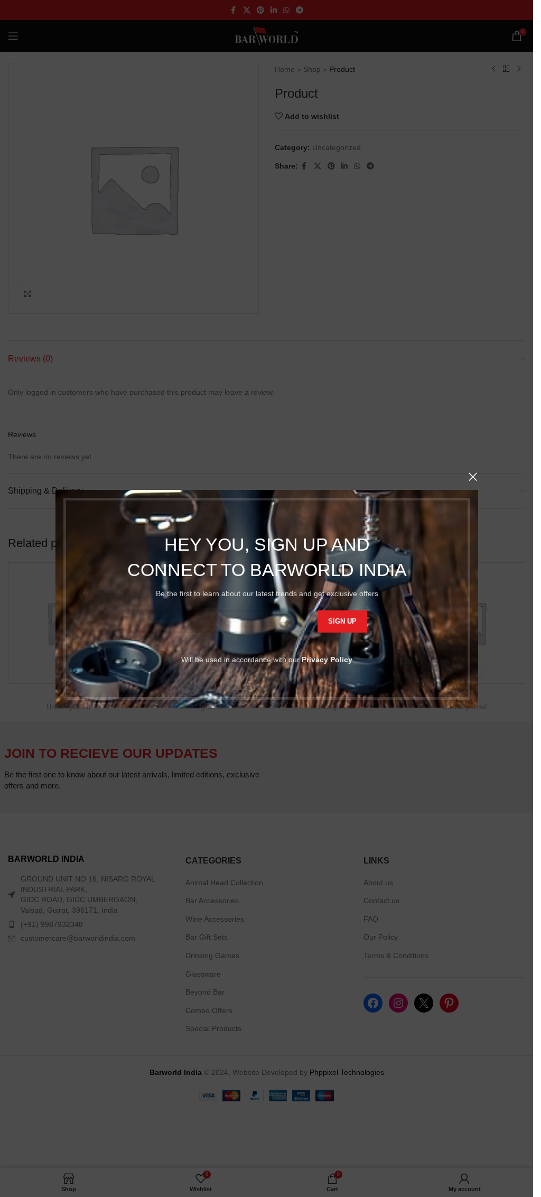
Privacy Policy (327, 659)
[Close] (473, 476)
